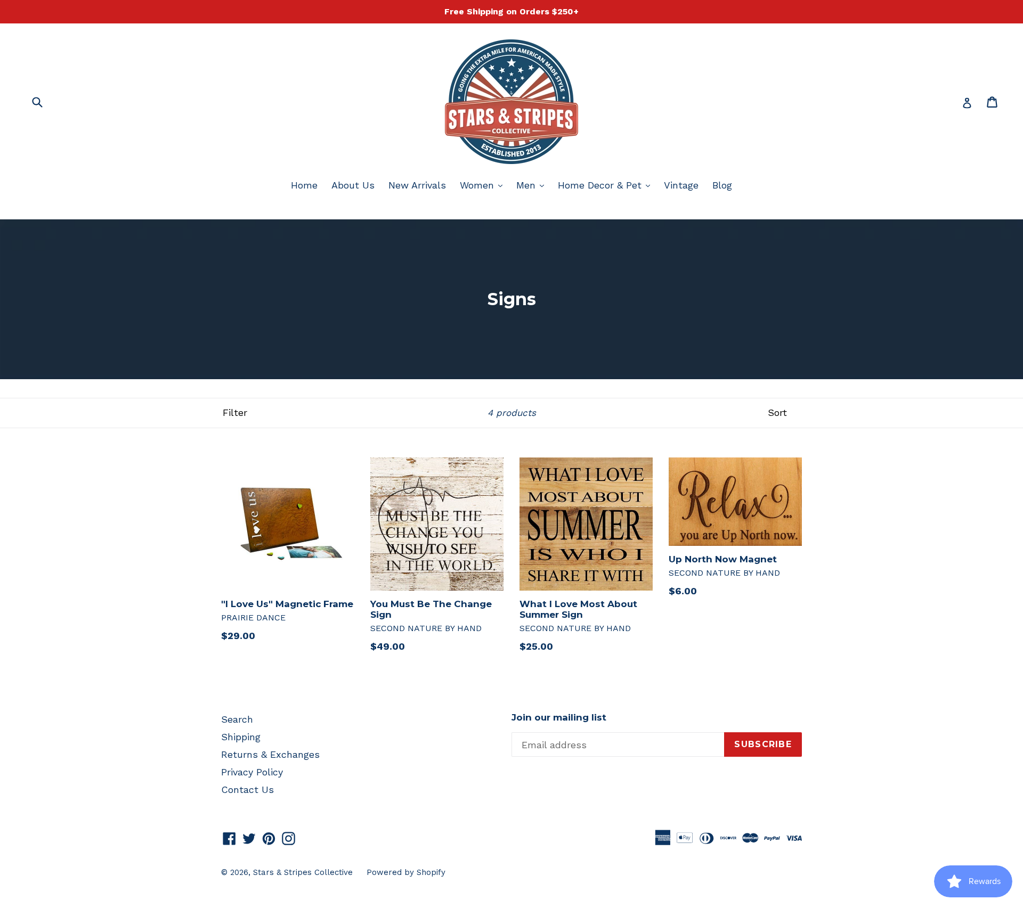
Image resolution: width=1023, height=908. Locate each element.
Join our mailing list (559, 717)
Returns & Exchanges (270, 754)
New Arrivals (417, 185)
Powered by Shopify (406, 872)
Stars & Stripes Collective (303, 872)
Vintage (681, 185)
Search (237, 719)
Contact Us (247, 789)
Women (484, 185)
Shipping (241, 736)
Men (532, 185)
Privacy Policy (252, 772)
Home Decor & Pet (606, 185)
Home (304, 185)
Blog (722, 185)
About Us (353, 185)
